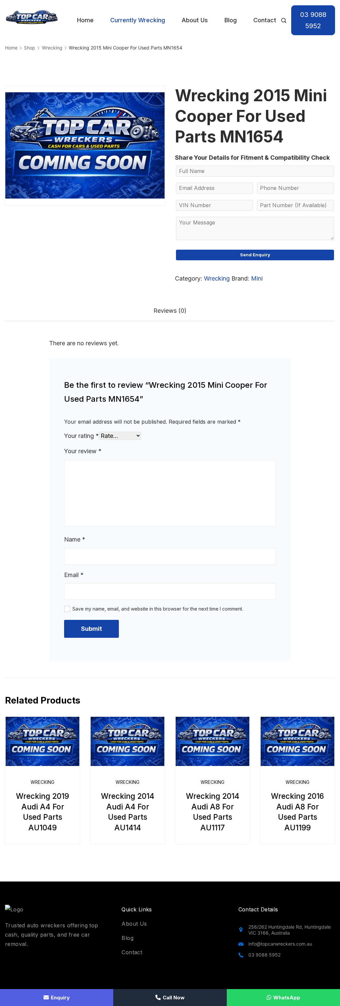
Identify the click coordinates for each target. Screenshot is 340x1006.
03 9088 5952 (313, 20)
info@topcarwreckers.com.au (280, 944)
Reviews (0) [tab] (170, 310)
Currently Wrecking (137, 20)
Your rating (81, 435)
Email (74, 574)
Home (85, 20)
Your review (83, 451)
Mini (257, 278)
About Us (195, 20)
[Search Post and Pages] (283, 20)
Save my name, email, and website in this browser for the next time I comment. (157, 609)
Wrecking (217, 278)
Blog (230, 20)
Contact (264, 20)
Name (74, 539)
